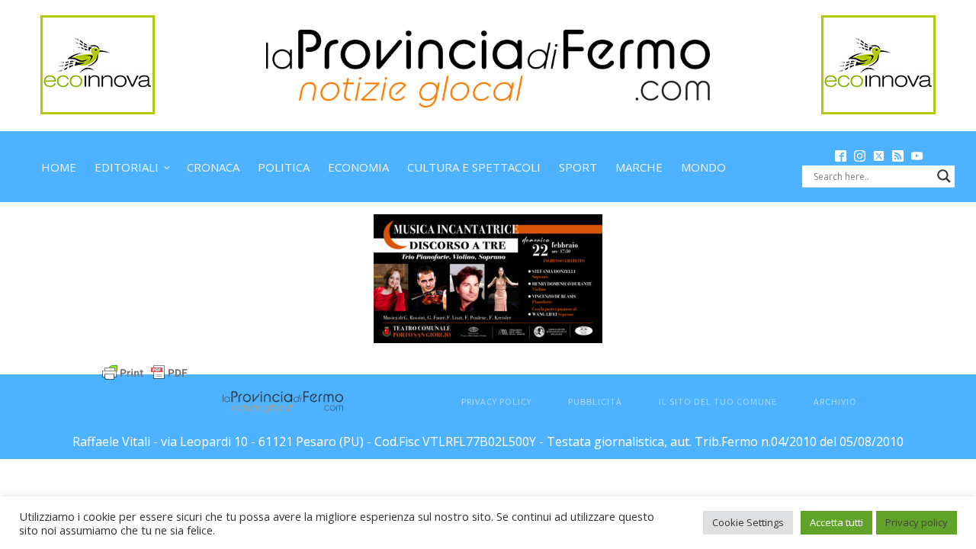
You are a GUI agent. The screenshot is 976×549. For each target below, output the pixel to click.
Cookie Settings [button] (748, 522)
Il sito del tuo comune (718, 401)
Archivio (835, 401)
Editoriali (127, 167)
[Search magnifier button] (944, 176)
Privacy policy (916, 522)
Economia (358, 167)
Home (58, 167)
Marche (639, 167)
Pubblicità (595, 401)
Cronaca (213, 167)
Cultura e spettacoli (474, 167)
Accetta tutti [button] (836, 522)
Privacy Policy (496, 401)
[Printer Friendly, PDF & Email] (145, 371)
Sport (578, 167)
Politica (284, 167)
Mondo (703, 167)
